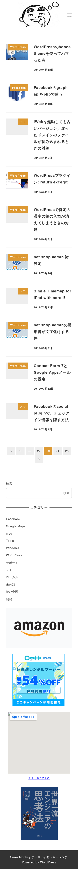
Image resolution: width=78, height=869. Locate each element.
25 (67, 451)
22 (39, 451)
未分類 (10, 584)
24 (57, 451)
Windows (12, 548)
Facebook (13, 519)
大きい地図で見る (39, 778)
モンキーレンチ (57, 857)
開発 (9, 599)
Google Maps (16, 526)
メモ (9, 570)
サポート (12, 562)
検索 (9, 483)
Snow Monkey (20, 857)
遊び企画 (12, 591)
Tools (10, 541)
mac (9, 533)
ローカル (12, 577)
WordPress (14, 555)
